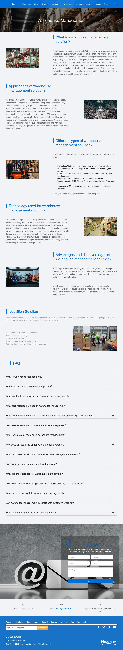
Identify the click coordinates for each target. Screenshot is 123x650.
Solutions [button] (55, 4)
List (84, 622)
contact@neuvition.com (17, 640)
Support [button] (107, 4)
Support (45, 622)
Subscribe (42, 627)
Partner (117, 4)
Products (9, 622)
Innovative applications (84, 4)
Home (14, 4)
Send (90, 580)
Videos (98, 4)
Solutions (19, 622)
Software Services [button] (41, 4)
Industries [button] (67, 4)
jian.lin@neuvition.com (64, 608)
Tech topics (75, 622)
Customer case (32, 622)
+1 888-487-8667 (14, 637)
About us (64, 622)
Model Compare (25, 4)
